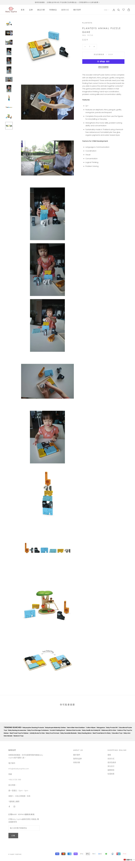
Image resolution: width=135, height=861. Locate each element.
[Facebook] (9, 806)
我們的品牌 (77, 758)
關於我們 (77, 10)
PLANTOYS (87, 23)
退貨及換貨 (112, 762)
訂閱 (13, 836)
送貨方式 (65, 10)
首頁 (23, 10)
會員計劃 (76, 762)
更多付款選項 (103, 67)
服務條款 (111, 770)
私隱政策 (111, 774)
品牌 (31, 10)
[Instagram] (14, 806)
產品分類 (41, 10)
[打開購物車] (129, 10)
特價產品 (53, 10)
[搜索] (118, 10)
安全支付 (111, 766)
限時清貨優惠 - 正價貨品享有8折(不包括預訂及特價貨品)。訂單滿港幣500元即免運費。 (67, 2)
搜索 (109, 755)
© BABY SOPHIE (15, 854)
